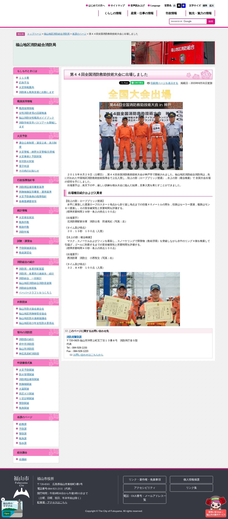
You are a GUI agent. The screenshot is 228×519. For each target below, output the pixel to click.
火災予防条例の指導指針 (33, 196)
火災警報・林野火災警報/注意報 (37, 151)
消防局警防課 (74, 336)
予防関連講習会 (28, 247)
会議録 (23, 459)
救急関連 (24, 407)
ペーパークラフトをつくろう (35, 292)
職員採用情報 (26, 108)
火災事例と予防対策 (30, 156)
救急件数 (24, 222)
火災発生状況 (26, 217)
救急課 (23, 438)
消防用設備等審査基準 (31, 187)
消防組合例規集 (28, 287)
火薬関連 (24, 388)
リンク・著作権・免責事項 (145, 479)
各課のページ (79, 33)
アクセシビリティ (144, 487)
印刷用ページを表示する (164, 83)
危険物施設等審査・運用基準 (35, 191)
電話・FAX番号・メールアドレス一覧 (144, 497)
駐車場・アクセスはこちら (52, 502)
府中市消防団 (26, 343)
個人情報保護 (192, 479)
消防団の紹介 (26, 339)
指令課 (23, 443)
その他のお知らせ (29, 170)
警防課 (23, 433)
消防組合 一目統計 (30, 278)
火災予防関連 (26, 369)
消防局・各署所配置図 (31, 268)
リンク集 (191, 487)
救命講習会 (25, 252)
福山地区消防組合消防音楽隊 (35, 283)
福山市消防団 (26, 348)
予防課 (23, 428)
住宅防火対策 (26, 161)
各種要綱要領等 (28, 201)
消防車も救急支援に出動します (36, 92)
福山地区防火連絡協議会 (33, 318)
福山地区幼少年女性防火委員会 (36, 323)
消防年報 (24, 231)
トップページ (34, 33)
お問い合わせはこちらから (88, 354)
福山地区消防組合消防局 (57, 33)
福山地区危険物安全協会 (33, 313)
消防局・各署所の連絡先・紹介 (36, 273)
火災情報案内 (26, 87)
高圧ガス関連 (26, 393)
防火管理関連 (26, 374)
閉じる (3, 500)
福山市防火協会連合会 (31, 308)
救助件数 (24, 227)
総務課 (23, 424)
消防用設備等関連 (29, 379)
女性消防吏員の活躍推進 (33, 113)
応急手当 (24, 82)
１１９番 (24, 77)
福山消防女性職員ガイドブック (36, 117)
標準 (205, 5)
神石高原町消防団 (29, 353)
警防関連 (24, 403)
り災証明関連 (26, 398)
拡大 (211, 5)
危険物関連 (25, 384)
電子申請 (24, 166)
